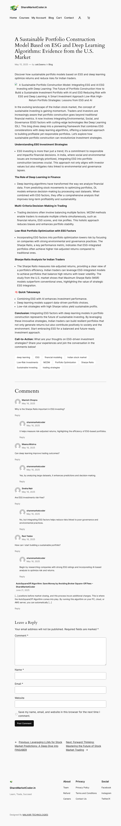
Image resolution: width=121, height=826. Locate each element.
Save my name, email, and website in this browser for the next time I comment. (59, 714)
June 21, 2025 (23, 590)
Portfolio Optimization (65, 362)
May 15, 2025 (21, 64)
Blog (51, 64)
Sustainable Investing (27, 367)
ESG (37, 357)
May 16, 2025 (28, 403)
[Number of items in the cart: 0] (89, 18)
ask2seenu (40, 64)
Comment (21, 635)
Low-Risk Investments (27, 362)
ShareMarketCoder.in (34, 7)
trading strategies (51, 367)
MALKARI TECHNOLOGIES (35, 814)
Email (19, 683)
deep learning (23, 357)
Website (19, 697)
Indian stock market (77, 357)
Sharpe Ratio (87, 362)
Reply (17, 415)
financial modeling (53, 357)
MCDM (46, 362)
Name (19, 669)
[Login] (80, 18)
